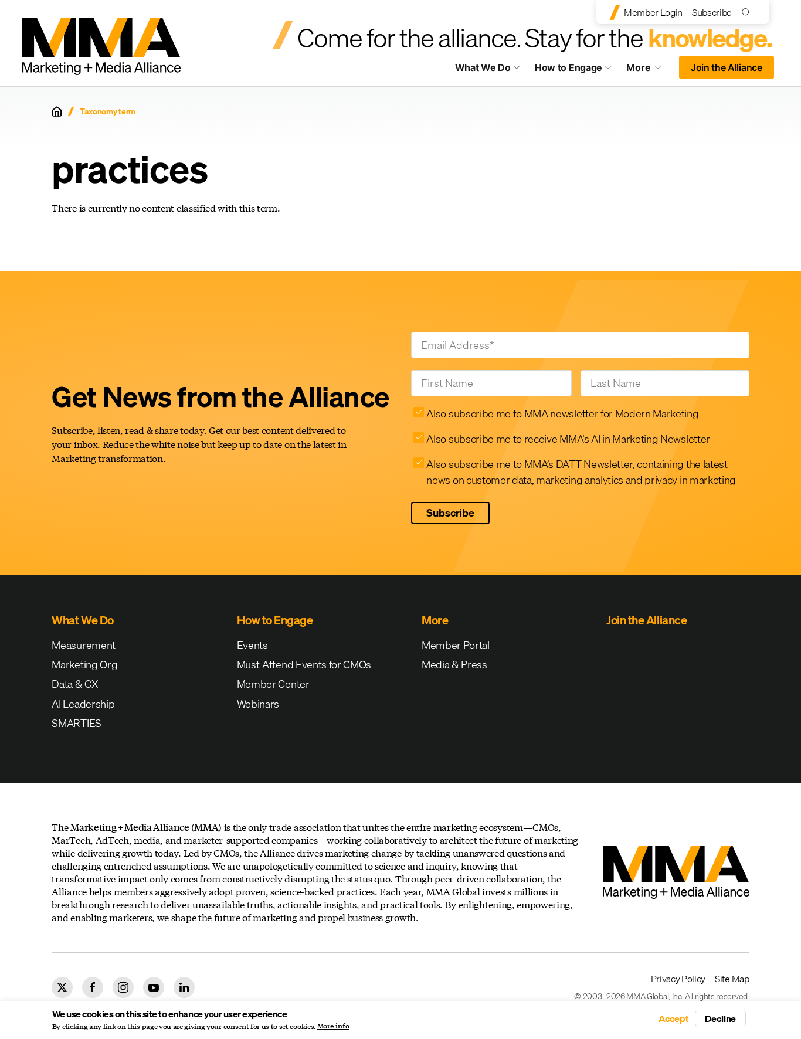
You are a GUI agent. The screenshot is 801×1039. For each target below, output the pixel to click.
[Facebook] (92, 987)
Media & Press (454, 664)
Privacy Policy (678, 978)
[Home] (57, 111)
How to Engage (568, 67)
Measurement (83, 645)
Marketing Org (84, 664)
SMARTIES (76, 723)
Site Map (732, 978)
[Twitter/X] (62, 987)
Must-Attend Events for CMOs (304, 664)
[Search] (748, 12)
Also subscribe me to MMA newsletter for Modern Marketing (562, 413)
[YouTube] (153, 987)
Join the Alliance (726, 67)
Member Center (273, 683)
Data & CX (75, 683)
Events (252, 645)
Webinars (258, 703)
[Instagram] (123, 987)
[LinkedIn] (184, 987)
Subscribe (712, 12)
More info (333, 1026)
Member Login (653, 12)
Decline (720, 1018)
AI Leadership (83, 703)
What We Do (483, 67)
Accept (674, 1018)
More (649, 70)
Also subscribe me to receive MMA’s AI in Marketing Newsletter (568, 438)
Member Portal (456, 645)
